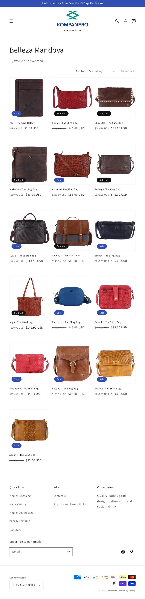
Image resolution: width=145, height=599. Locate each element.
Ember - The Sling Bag (107, 255)
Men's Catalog (18, 504)
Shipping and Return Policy (70, 504)
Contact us (60, 496)
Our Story (15, 530)
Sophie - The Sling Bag (65, 122)
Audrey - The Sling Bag (107, 189)
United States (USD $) (23, 585)
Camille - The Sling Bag (108, 322)
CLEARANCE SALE (19, 521)
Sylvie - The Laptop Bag (22, 255)
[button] (11, 21)
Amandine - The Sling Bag (24, 388)
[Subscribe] (68, 552)
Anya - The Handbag (20, 322)
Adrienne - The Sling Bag (23, 189)
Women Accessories (21, 512)
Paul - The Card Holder (21, 122)
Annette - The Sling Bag (65, 189)
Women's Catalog (20, 496)
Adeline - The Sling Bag (22, 454)
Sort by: (80, 71)
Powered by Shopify (126, 590)
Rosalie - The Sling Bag (65, 388)
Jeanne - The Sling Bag (108, 388)
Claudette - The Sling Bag (66, 322)
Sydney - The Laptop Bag (66, 255)
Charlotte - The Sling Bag (109, 122)
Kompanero (112, 590)
